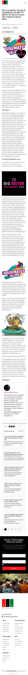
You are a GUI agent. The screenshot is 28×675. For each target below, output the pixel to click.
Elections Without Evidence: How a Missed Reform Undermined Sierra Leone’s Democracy (13, 469)
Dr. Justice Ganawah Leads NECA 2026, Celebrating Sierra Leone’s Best (14, 438)
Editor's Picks (6, 27)
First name (4, 553)
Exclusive (15, 27)
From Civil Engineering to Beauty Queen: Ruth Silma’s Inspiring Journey (13, 516)
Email (3, 559)
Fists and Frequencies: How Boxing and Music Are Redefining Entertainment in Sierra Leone (13, 454)
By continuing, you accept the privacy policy (14, 565)
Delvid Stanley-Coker (11, 392)
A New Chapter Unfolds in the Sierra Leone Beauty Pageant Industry (12, 485)
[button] (25, 2)
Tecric (17, 673)
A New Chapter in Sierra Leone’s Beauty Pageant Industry (13, 500)
